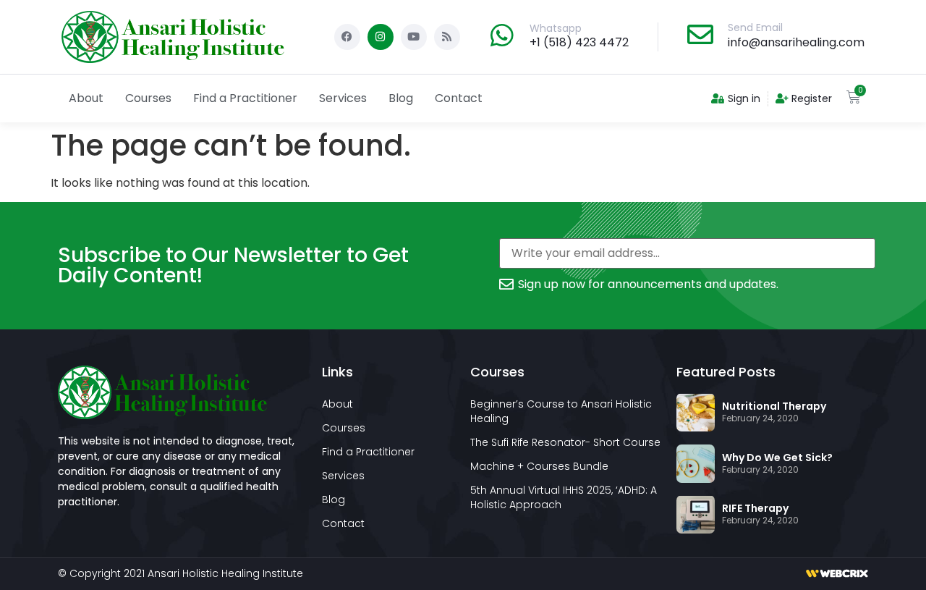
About (86, 98)
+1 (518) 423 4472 (579, 42)
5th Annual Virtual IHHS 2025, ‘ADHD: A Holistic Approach (563, 497)
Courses (148, 98)
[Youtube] (414, 37)
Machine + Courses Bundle (539, 466)
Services (343, 98)
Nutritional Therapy (774, 406)
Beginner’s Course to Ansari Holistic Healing (561, 411)
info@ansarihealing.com (796, 42)
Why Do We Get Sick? (777, 457)
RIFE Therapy (755, 508)
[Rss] (447, 37)
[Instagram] (381, 37)
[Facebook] (347, 37)
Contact (459, 98)
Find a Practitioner (245, 98)
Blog (400, 98)
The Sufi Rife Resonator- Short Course (565, 442)
